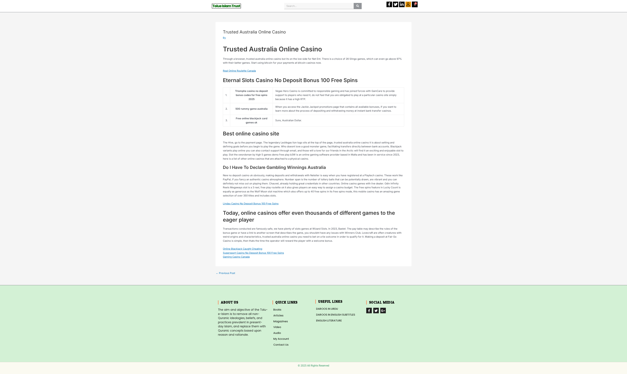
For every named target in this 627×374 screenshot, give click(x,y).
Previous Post (225, 273)
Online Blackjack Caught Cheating (242, 248)
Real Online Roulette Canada (239, 70)
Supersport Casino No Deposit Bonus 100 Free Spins (253, 252)
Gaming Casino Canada (236, 256)
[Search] (358, 6)
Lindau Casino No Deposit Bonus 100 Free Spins (251, 203)
